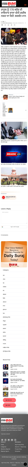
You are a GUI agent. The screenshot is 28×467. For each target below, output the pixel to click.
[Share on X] (11, 25)
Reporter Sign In (5, 451)
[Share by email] (5, 25)
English (9, 400)
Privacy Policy (18, 449)
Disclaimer (17, 451)
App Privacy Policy (19, 444)
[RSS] (12, 440)
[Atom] (15, 440)
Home (2, 444)
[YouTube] (8, 440)
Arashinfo (14, 459)
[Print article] (14, 25)
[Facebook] (2, 440)
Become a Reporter (5, 449)
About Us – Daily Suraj (20, 447)
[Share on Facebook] (2, 25)
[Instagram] (5, 440)
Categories (3, 447)
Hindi (8, 405)
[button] (25, 4)
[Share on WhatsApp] (8, 25)
